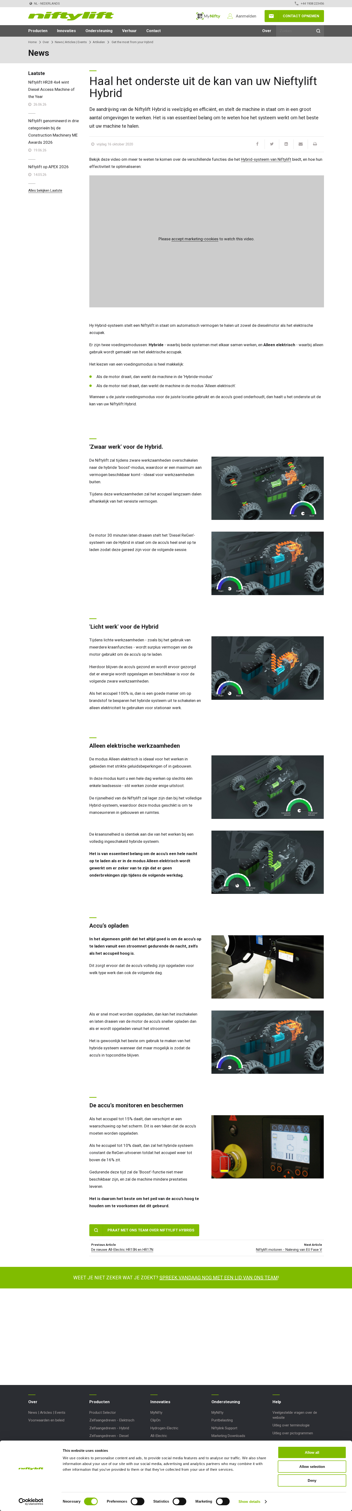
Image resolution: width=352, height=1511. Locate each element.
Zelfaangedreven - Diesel (109, 1436)
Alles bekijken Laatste (45, 190)
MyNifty (208, 16)
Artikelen (99, 42)
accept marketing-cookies (194, 238)
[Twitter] (272, 144)
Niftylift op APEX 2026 (48, 166)
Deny (312, 1480)
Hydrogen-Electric (164, 1428)
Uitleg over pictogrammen (293, 1433)
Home (32, 42)
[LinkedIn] (286, 144)
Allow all (312, 1452)
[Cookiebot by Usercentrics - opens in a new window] (31, 1501)
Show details (249, 1502)
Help (277, 1401)
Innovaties (66, 31)
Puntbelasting (222, 1420)
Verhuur (129, 31)
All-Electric (158, 1436)
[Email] (300, 144)
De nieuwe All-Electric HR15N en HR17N (122, 1249)
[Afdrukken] (315, 144)
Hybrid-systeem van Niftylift (266, 159)
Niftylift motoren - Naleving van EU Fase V (289, 1249)
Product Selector (102, 1412)
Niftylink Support (224, 1428)
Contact (153, 31)
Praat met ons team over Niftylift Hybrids (151, 1230)
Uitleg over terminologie (291, 1425)
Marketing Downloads (228, 1436)
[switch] (137, 1501)
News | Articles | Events (71, 42)
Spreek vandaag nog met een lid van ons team (218, 1278)
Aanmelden (246, 16)
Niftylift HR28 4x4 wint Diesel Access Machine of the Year (51, 89)
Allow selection (312, 1467)
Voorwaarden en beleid (46, 1420)
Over (266, 31)
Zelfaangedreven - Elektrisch (111, 1420)
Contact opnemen (301, 16)
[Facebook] (257, 144)
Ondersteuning (99, 31)
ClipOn (155, 1420)
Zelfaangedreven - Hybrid (109, 1428)
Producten (37, 31)
